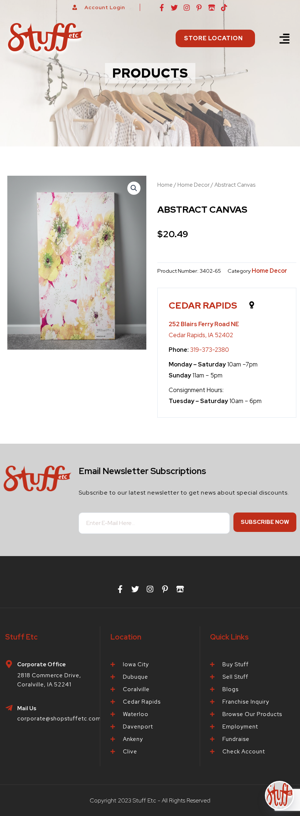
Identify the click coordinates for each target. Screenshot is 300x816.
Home (165, 185)
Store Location (213, 38)
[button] (284, 38)
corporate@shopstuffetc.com (59, 718)
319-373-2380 (209, 350)
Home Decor (193, 185)
